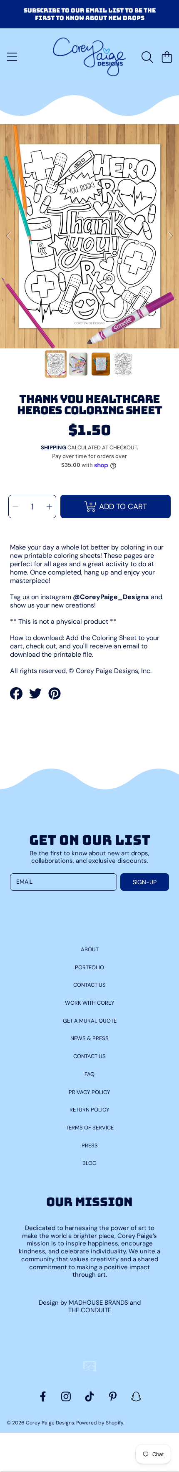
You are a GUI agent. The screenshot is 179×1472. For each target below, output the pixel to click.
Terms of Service (90, 1127)
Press (90, 1145)
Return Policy (89, 1109)
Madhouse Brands (99, 1302)
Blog (89, 1163)
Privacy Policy (89, 1092)
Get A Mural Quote (90, 1020)
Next (170, 236)
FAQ (89, 1074)
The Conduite (89, 1310)
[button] (12, 57)
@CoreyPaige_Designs (111, 596)
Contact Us (89, 984)
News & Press (89, 1038)
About (90, 949)
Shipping (53, 447)
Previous (8, 236)
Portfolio (89, 967)
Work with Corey (89, 1002)
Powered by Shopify (99, 1422)
